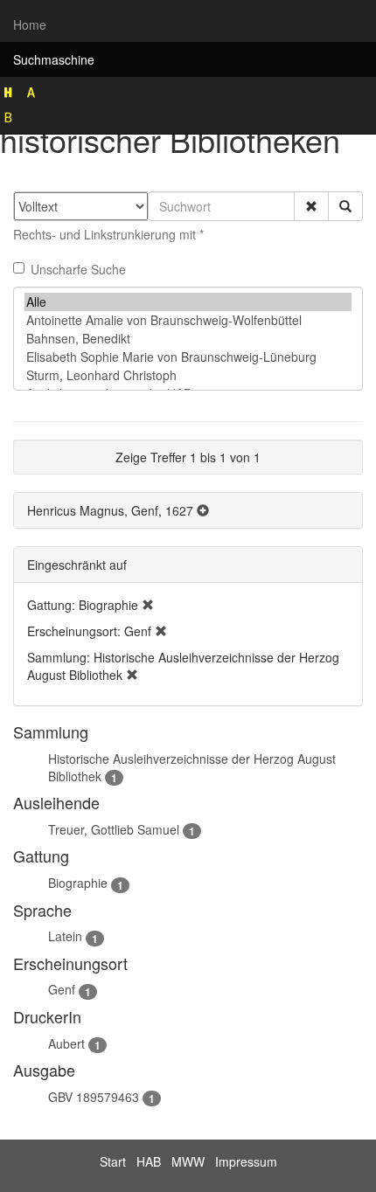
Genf (61, 989)
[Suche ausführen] (345, 206)
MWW (188, 1161)
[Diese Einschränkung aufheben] (148, 604)
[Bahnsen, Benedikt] (188, 338)
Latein (65, 936)
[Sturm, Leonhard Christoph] (188, 375)
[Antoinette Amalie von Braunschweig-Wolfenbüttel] (188, 320)
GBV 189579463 (93, 1096)
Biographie (78, 882)
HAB (148, 1161)
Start (113, 1161)
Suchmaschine (53, 59)
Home (29, 24)
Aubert (66, 1043)
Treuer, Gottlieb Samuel (113, 829)
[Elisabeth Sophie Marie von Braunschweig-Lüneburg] (188, 357)
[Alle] (188, 302)
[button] (311, 206)
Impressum (246, 1161)
